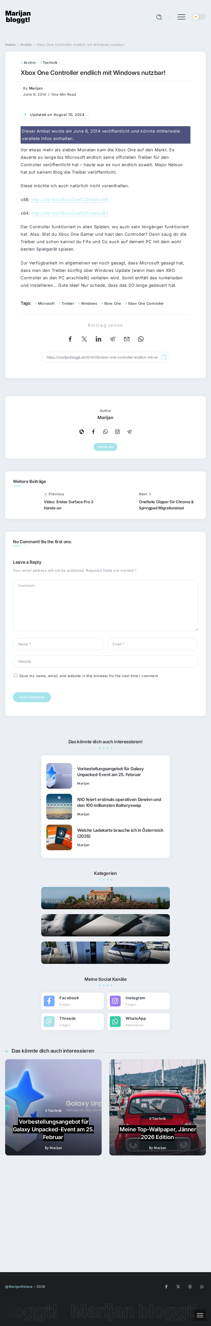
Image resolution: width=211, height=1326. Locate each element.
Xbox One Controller (146, 303)
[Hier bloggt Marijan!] (18, 16)
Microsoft (46, 303)
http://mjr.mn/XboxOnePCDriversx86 (69, 199)
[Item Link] (59, 794)
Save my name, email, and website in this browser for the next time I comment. (89, 676)
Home (10, 45)
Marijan (36, 88)
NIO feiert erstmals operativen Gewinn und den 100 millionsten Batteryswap (119, 821)
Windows (89, 303)
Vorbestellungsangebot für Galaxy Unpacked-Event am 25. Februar (110, 790)
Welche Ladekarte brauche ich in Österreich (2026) (120, 851)
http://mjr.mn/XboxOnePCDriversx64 (69, 213)
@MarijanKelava (18, 1286)
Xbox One (112, 303)
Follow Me (106, 447)
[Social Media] (72, 1019)
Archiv (26, 45)
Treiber (68, 303)
